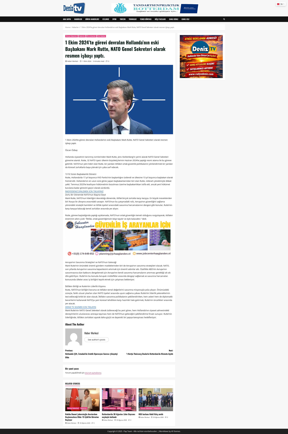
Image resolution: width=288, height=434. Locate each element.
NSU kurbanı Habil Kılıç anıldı (151, 414)
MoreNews (163, 431)
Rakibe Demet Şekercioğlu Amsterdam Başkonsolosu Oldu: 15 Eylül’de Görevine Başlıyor (82, 417)
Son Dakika (101, 36)
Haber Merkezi (72, 61)
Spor (114, 19)
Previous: (91, 354)
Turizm (122, 19)
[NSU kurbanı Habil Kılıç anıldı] (156, 399)
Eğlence (105, 19)
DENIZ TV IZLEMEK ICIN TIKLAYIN (80, 307)
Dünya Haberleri (92, 19)
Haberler (78, 19)
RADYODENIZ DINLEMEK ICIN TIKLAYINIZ (84, 191)
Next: (149, 352)
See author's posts (96, 339)
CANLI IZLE (185, 19)
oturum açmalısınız (93, 373)
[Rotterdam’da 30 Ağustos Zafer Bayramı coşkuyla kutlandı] (119, 399)
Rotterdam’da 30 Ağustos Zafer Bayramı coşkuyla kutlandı (118, 415)
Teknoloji (133, 19)
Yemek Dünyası (145, 19)
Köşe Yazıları (160, 19)
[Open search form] (224, 19)
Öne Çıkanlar (91, 36)
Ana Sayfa (67, 19)
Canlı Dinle (173, 19)
